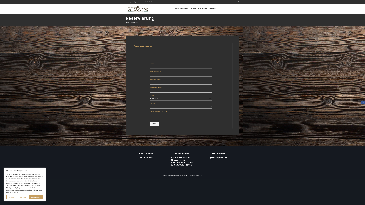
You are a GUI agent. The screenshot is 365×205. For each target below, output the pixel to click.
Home (127, 22)
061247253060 (146, 158)
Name (152, 63)
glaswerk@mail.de (218, 158)
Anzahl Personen (156, 87)
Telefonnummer (155, 79)
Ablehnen (23, 197)
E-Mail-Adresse (155, 71)
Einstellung (12, 197)
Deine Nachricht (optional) (159, 111)
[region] (25, 184)
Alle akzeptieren (36, 197)
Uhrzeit (152, 103)
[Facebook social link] (238, 2)
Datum (152, 95)
